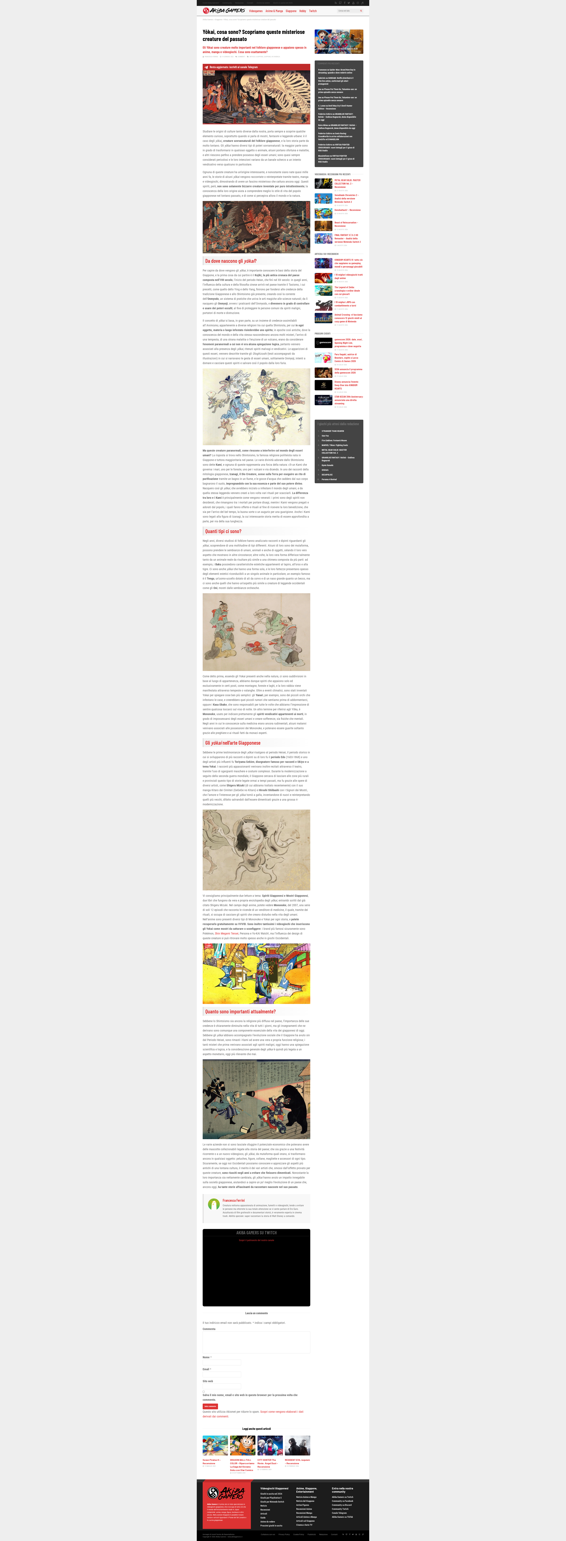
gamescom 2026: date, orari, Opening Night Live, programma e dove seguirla (348, 343)
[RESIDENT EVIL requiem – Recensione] (297, 1454)
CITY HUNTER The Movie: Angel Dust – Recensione (268, 1463)
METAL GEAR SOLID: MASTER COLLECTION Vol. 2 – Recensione (347, 183)
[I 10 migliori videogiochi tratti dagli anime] (323, 282)
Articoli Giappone (256, 57)
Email (206, 1369)
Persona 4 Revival (329, 479)
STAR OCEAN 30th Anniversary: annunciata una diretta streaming (349, 400)
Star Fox (325, 436)
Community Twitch (340, 1509)
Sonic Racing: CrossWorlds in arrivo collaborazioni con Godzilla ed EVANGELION (335, 136)
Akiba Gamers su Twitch (342, 1497)
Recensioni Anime (304, 1509)
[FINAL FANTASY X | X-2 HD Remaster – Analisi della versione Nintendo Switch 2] (323, 242)
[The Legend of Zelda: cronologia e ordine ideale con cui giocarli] (323, 295)
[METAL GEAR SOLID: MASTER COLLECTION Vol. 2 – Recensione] (323, 187)
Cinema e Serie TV (304, 1525)
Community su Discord (342, 1505)
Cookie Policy (298, 1534)
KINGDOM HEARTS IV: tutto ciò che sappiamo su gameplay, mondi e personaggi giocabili (349, 263)
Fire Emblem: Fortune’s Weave (334, 440)
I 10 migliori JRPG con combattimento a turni (345, 303)
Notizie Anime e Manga (306, 1497)
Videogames (256, 11)
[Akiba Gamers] (224, 13)
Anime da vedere (263, 3)
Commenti (241, 57)
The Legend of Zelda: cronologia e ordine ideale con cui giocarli (347, 290)
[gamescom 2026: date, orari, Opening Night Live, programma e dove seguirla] (323, 347)
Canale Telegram (339, 1513)
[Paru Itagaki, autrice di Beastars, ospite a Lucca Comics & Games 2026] (323, 362)
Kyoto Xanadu (327, 465)
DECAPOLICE (327, 475)
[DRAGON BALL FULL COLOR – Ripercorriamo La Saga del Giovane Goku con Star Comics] (242, 1454)
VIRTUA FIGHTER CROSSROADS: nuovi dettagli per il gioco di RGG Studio (336, 147)
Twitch (313, 11)
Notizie (263, 1505)
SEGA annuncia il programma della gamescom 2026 (348, 370)
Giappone (291, 11)
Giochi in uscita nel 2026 (283, 3)
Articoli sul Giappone (305, 1521)
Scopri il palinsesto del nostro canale (256, 1240)
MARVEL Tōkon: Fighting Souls (335, 445)
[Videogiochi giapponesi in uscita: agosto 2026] (339, 53)
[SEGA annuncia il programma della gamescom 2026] (323, 377)
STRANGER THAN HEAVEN (333, 431)
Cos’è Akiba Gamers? (211, 3)
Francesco (322, 70)
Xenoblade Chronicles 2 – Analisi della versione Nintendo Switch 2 (347, 198)
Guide (262, 1517)
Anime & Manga (274, 11)
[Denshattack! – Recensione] (323, 217)
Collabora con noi (268, 1534)
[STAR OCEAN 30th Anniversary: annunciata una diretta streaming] (323, 404)
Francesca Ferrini (211, 57)
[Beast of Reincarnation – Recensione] (323, 230)
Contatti (250, 3)
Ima (319, 89)
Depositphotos (229, 1534)
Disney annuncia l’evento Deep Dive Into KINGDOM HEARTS (346, 385)
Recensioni (265, 1509)
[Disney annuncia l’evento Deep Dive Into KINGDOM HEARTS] (323, 389)
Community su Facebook (342, 1501)
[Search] (361, 11)
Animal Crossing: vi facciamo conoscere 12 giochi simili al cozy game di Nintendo (348, 318)
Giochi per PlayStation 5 (271, 1497)
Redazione (239, 3)
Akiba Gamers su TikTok (342, 1517)
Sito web (208, 1381)
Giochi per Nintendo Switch (272, 1501)
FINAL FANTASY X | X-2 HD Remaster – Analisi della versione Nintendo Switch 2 (348, 238)
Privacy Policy (284, 1534)
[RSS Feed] (336, 3)
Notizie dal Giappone (305, 1501)
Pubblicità (312, 1534)
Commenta (209, 1329)
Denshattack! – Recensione (348, 209)
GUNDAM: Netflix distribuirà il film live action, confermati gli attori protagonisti (335, 81)
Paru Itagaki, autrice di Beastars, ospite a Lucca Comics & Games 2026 (346, 358)
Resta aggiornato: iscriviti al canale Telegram (234, 67)
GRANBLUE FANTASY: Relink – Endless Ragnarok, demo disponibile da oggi (337, 117)
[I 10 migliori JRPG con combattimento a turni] (323, 309)
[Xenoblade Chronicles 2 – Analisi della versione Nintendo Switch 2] (323, 202)
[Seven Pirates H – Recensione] (215, 1454)
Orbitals (325, 470)
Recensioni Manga (304, 1513)
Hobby (302, 11)
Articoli (263, 1513)
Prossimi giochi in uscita (271, 1525)
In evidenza (276, 57)
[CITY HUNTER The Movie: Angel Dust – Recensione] (270, 1454)
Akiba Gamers (208, 19)
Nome (206, 1357)
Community (227, 3)
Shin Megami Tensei (226, 933)
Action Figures (302, 1505)
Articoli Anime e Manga (306, 1517)
